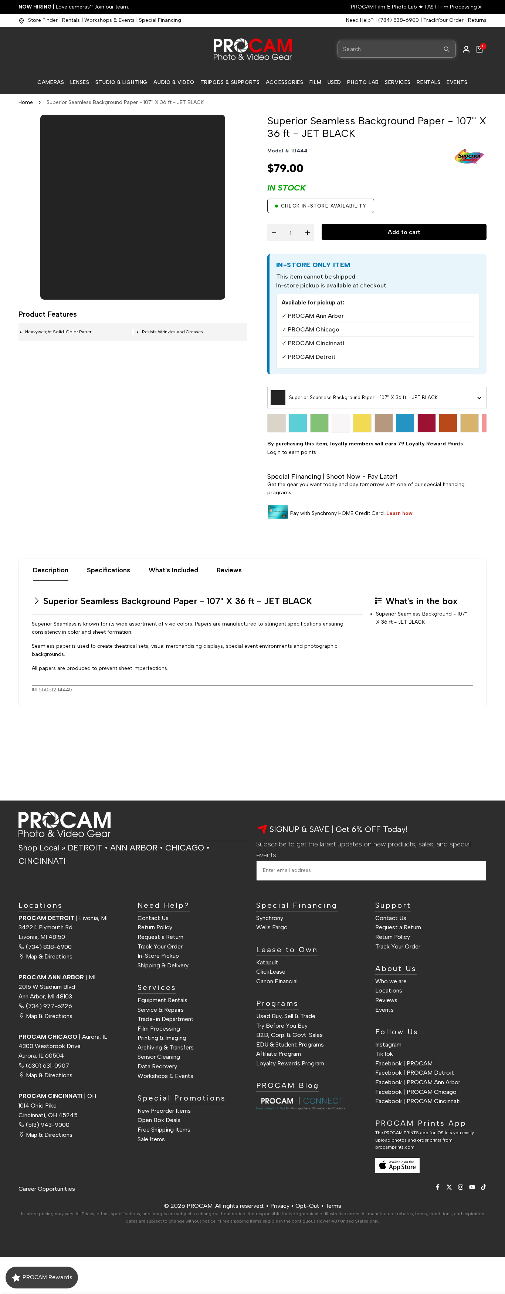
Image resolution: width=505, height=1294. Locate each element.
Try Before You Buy (282, 1025)
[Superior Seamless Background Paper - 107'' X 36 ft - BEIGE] (383, 423)
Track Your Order (160, 946)
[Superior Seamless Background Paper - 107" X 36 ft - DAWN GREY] (276, 423)
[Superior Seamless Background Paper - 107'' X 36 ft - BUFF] (469, 423)
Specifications (108, 570)
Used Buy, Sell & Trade (285, 1016)
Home (25, 102)
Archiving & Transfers (166, 1047)
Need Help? (360, 20)
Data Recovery (157, 1066)
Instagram (388, 1044)
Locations (388, 990)
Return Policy (155, 927)
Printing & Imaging (162, 1037)
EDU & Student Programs (290, 1044)
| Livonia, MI (63, 917)
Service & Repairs (161, 1009)
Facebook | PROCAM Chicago (416, 1091)
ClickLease (270, 971)
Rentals (71, 20)
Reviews (229, 570)
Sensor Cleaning (159, 1056)
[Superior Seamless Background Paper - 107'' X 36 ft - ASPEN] (362, 423)
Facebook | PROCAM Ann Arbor (417, 1082)
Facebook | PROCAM (404, 1063)
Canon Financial (277, 981)
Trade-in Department (166, 1018)
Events (384, 1009)
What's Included (173, 570)
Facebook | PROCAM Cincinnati (418, 1101)
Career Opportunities (46, 1188)
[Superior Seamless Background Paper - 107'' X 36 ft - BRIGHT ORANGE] (448, 423)
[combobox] (397, 49)
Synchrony (269, 917)
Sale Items (151, 1139)
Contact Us (153, 917)
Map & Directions (49, 956)
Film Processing (159, 1028)
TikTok (384, 1053)
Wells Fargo (272, 927)
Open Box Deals (159, 1119)
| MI (56, 977)
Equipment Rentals (162, 1000)
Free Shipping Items (164, 1129)
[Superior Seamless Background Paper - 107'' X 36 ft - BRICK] (426, 423)
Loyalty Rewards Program (290, 1063)
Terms (333, 1205)
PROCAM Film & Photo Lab (384, 7)
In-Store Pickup (158, 955)
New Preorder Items (164, 1110)
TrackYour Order (443, 20)
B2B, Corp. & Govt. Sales (289, 1034)
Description (50, 570)
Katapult (267, 962)
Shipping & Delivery (163, 965)
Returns (477, 20)
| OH (57, 1095)
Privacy (279, 1205)
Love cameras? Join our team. (73, 7)
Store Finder (43, 20)
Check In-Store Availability (323, 206)
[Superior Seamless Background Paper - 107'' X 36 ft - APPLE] (319, 423)
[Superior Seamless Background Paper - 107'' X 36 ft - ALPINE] (298, 423)
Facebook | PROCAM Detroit (414, 1072)
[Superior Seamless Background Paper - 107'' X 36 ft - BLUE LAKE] (405, 423)
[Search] (446, 49)
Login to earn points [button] (291, 452)
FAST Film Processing (450, 7)
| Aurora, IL (62, 1036)
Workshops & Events (109, 20)
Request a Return (160, 936)
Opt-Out (307, 1205)
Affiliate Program (278, 1053)
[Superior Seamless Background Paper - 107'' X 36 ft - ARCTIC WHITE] (341, 423)
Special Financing (160, 20)
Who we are (391, 981)
